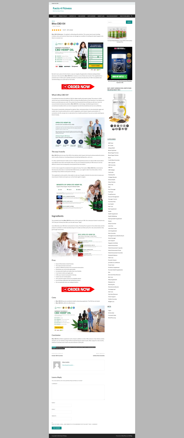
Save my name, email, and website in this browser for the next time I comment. (75, 424)
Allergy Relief (111, 148)
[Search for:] (119, 22)
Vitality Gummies (112, 299)
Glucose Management (113, 196)
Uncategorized (111, 289)
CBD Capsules (111, 162)
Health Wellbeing (125, 16)
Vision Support (112, 296)
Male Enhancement (112, 16)
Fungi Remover (112, 194)
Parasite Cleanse (112, 260)
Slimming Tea (111, 284)
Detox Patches (111, 182)
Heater (110, 221)
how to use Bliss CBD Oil (89, 347)
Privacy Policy (63, 16)
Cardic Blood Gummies (114, 160)
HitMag (130, 435)
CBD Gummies (81, 16)
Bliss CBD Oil (59, 347)
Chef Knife (110, 172)
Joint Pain (110, 226)
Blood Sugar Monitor (113, 155)
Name (54, 402)
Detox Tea (110, 184)
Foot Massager (112, 189)
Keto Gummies (91, 16)
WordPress (124, 435)
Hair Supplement (112, 209)
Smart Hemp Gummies (114, 40)
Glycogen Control (112, 199)
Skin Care (110, 277)
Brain (109, 157)
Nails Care (110, 257)
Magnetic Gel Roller (113, 243)
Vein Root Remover (113, 294)
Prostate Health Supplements (115, 269)
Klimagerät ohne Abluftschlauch (116, 235)
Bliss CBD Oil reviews (78, 347)
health (109, 211)
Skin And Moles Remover (114, 274)
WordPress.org (112, 317)
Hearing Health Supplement (115, 218)
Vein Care (110, 291)
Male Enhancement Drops (114, 250)
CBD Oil (53, 21)
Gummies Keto (112, 201)
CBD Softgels (111, 170)
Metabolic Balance (112, 255)
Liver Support (111, 240)
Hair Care (110, 206)
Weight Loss (101, 16)
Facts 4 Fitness (62, 8)
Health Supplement (113, 213)
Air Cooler (110, 145)
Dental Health (111, 179)
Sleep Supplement (112, 279)
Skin (109, 272)
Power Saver (111, 265)
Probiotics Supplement (113, 267)
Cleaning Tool (111, 174)
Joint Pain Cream (112, 228)
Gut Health (111, 204)
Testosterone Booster (113, 287)
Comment (55, 383)
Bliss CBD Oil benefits (68, 347)
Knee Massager (112, 238)
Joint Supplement (112, 230)
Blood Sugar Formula (113, 152)
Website (54, 415)
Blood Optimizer (112, 150)
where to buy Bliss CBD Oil (58, 348)
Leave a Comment (56, 26)
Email (54, 409)
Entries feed (111, 313)
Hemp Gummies (112, 223)
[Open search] (131, 16)
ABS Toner (110, 143)
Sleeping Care (111, 282)
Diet (109, 187)
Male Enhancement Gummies (115, 252)
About (54, 16)
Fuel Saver (110, 191)
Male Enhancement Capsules (115, 248)
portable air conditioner (114, 262)
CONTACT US (72, 16)
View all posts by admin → (68, 365)
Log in (109, 310)
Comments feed (112, 315)
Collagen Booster (112, 177)
